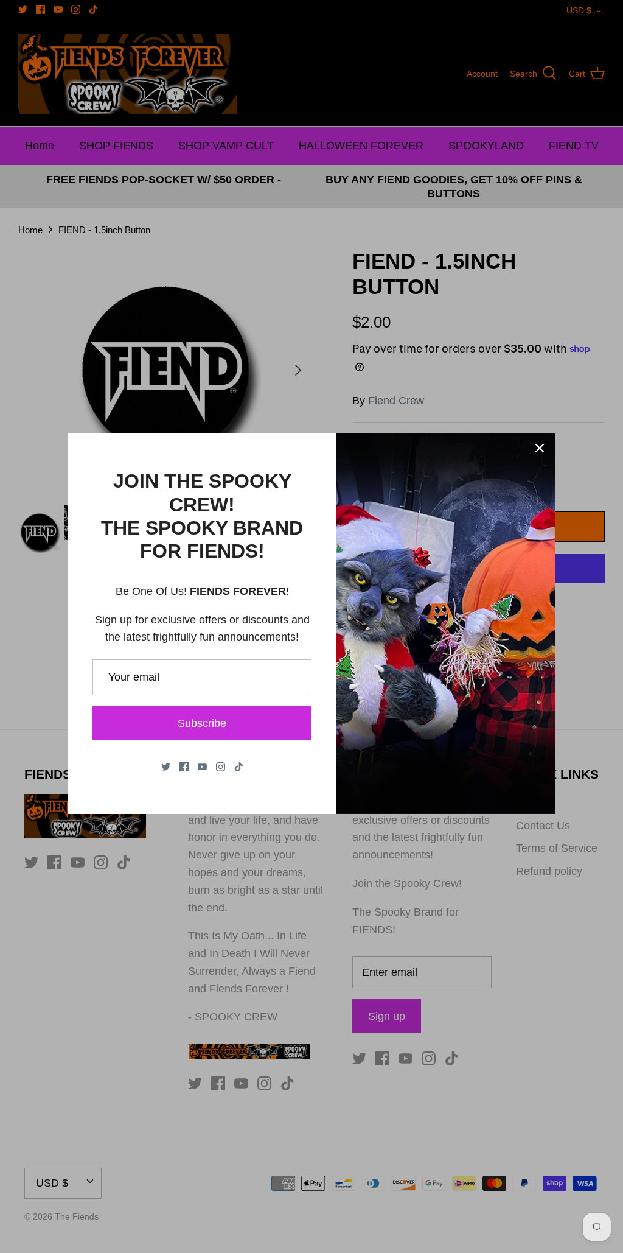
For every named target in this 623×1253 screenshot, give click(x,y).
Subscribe (202, 723)
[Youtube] (202, 766)
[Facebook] (184, 766)
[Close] (539, 448)
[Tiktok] (238, 766)
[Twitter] (165, 766)
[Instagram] (220, 766)
